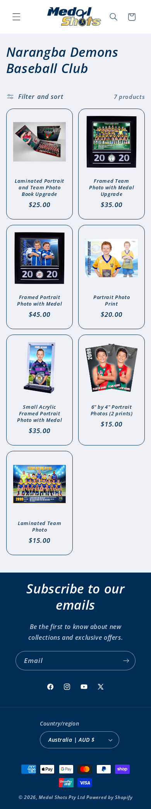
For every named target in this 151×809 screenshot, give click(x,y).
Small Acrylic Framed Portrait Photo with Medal (39, 413)
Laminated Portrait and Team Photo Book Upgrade (39, 187)
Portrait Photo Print (111, 300)
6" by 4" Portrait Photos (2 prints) (112, 410)
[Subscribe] (126, 660)
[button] (16, 17)
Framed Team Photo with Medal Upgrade (111, 187)
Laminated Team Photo (39, 526)
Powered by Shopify (109, 797)
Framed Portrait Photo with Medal (39, 300)
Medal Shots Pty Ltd (62, 797)
